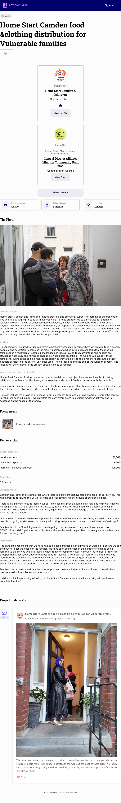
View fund (60, 177)
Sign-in (109, 5)
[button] (66, 698)
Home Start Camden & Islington (43, 618)
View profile (60, 113)
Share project (60, 192)
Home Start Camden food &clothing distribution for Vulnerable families (68, 613)
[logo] (15, 5)
